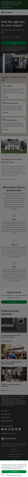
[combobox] (3, 474)
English (2, 474)
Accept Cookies (14, 471)
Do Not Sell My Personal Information (14, 475)
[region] (14, 468)
